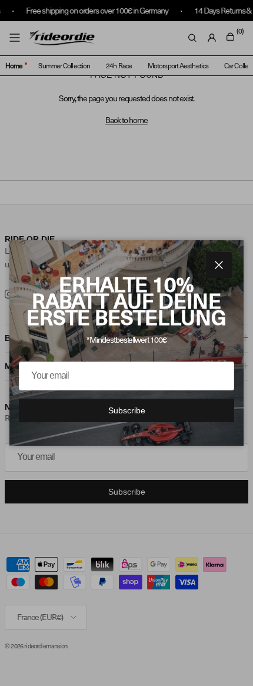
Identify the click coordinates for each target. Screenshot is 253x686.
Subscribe (126, 410)
